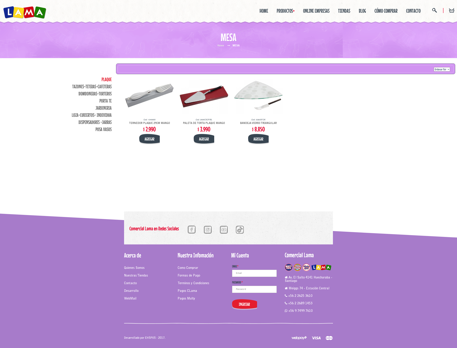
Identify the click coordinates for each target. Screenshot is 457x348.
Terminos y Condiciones (193, 283)
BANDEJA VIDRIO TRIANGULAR (258, 123)
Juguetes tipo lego (216, 334)
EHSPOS (150, 338)
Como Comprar (188, 268)
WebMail (130, 298)
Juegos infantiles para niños (159, 334)
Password (237, 282)
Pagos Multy (186, 298)
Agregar (149, 139)
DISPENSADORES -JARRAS (95, 122)
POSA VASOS (104, 129)
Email (235, 266)
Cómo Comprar (386, 11)
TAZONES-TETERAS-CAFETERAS (92, 86)
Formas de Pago (189, 275)
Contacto (130, 283)
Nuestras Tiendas (136, 275)
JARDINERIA (104, 108)
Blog (362, 11)
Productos (286, 11)
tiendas (344, 11)
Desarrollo (131, 291)
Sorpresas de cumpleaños (190, 334)
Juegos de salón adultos (241, 334)
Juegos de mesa (133, 334)
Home (264, 11)
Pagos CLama (187, 291)
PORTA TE (105, 101)
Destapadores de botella (269, 334)
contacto (413, 11)
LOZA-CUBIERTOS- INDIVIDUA (92, 115)
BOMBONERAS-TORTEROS (95, 93)
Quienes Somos (134, 268)
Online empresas (316, 11)
